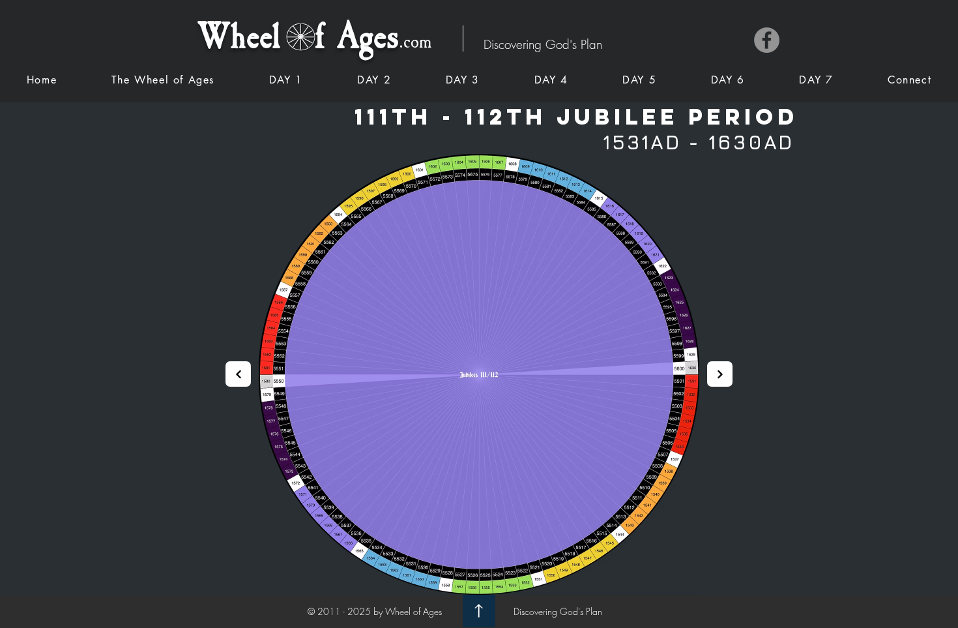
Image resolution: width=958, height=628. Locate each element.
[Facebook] (766, 40)
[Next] (238, 374)
